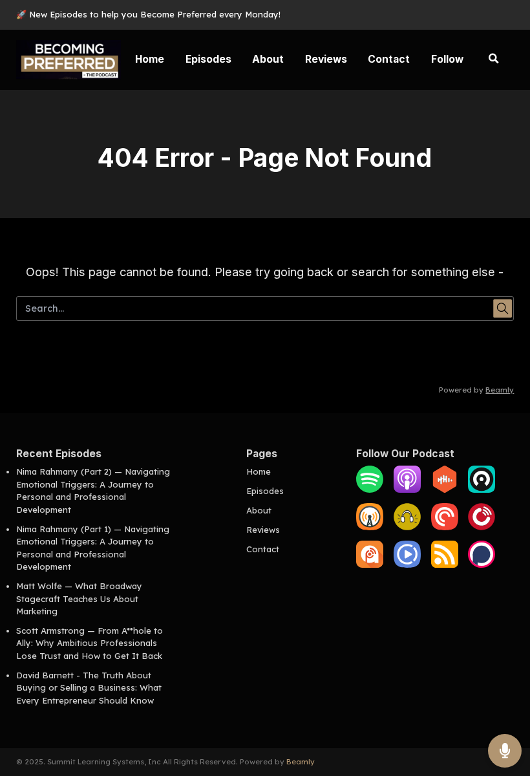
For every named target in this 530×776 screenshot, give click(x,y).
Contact (389, 59)
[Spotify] (369, 489)
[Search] (494, 59)
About (268, 59)
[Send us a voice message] (505, 751)
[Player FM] (481, 527)
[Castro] (481, 489)
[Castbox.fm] (444, 489)
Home (149, 59)
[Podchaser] (481, 564)
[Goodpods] (407, 527)
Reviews (326, 59)
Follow (447, 59)
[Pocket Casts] (444, 527)
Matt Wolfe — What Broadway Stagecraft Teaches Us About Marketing (79, 598)
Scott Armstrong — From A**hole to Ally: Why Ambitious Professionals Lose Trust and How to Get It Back (89, 643)
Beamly (300, 761)
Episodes (208, 59)
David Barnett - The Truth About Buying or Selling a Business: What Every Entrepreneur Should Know (89, 688)
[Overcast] (369, 527)
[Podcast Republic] (407, 564)
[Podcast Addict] (369, 564)
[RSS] (444, 564)
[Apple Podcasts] (407, 489)
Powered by (476, 389)
